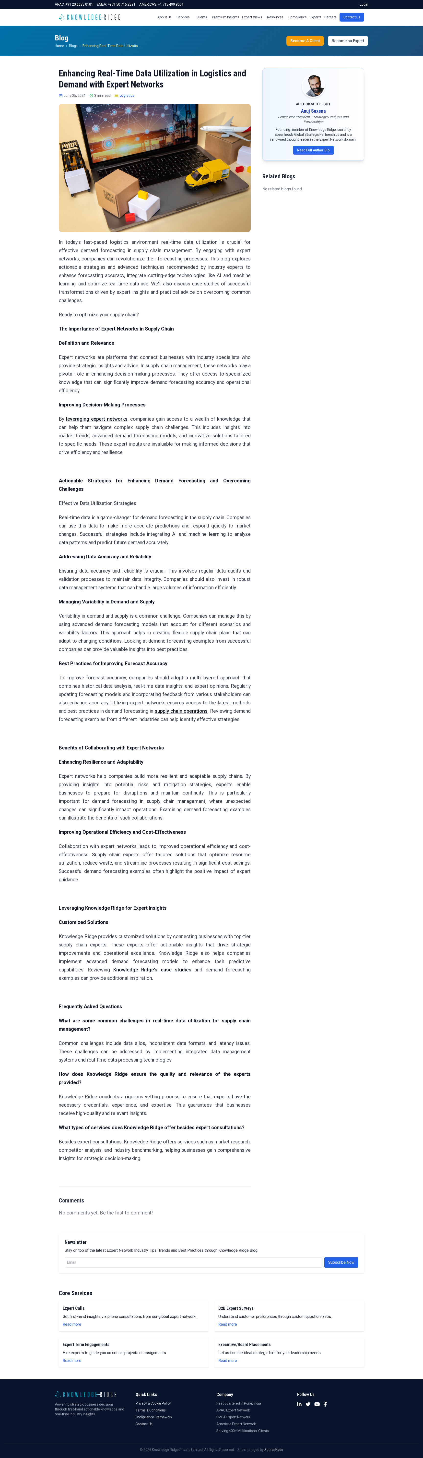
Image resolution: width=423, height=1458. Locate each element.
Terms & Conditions (151, 1410)
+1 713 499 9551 (171, 4)
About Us (164, 17)
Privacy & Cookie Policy (153, 1403)
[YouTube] (317, 1404)
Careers (330, 17)
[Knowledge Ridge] (89, 17)
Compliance (297, 17)
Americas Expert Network (236, 1424)
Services (183, 17)
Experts (315, 17)
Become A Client (305, 40)
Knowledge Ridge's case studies (152, 970)
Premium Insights (225, 17)
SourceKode (273, 1450)
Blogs (73, 46)
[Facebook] (325, 1404)
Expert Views (252, 17)
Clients (202, 17)
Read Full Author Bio (313, 150)
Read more (72, 1324)
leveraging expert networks (97, 419)
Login (364, 4)
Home (59, 46)
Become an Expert (348, 40)
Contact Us (351, 17)
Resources (275, 17)
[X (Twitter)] (308, 1404)
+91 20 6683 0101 (79, 4)
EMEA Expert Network (233, 1417)
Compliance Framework (154, 1417)
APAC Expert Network (233, 1410)
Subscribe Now (341, 1262)
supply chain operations (181, 711)
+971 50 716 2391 (121, 4)
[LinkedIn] (299, 1404)
